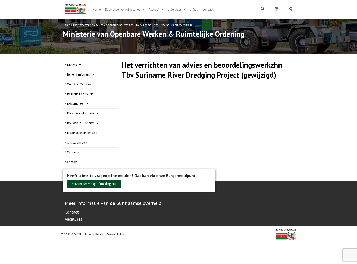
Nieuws (72, 65)
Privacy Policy (94, 234)
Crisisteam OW (77, 142)
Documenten (75, 104)
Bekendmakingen (78, 74)
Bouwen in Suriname (81, 123)
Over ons (73, 152)
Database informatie (81, 113)
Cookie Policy (115, 234)
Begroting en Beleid (80, 94)
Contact (72, 162)
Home (66, 25)
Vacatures (73, 219)
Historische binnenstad (82, 133)
